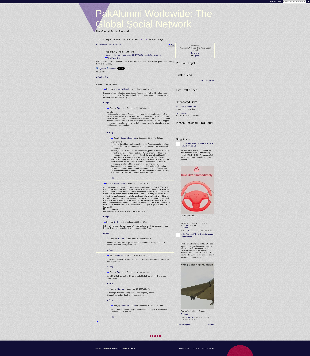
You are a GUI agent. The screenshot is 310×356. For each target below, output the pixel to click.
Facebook (112, 68)
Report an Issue (193, 348)
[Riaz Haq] (99, 57)
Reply (106, 102)
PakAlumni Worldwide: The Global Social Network (154, 19)
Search (308, 1)
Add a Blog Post (184, 324)
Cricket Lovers (155, 55)
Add (172, 45)
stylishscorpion (119, 183)
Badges (181, 348)
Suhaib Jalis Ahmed (121, 89)
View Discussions (113, 58)
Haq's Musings (181, 113)
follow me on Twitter (206, 80)
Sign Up (272, 2)
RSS (98, 322)
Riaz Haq (116, 55)
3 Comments (193, 319)
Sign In (279, 2)
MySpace (102, 68)
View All (211, 324)
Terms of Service (208, 348)
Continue (184, 227)
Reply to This (102, 77)
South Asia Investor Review (186, 106)
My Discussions (115, 44)
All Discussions (101, 44)
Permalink (105, 89)
